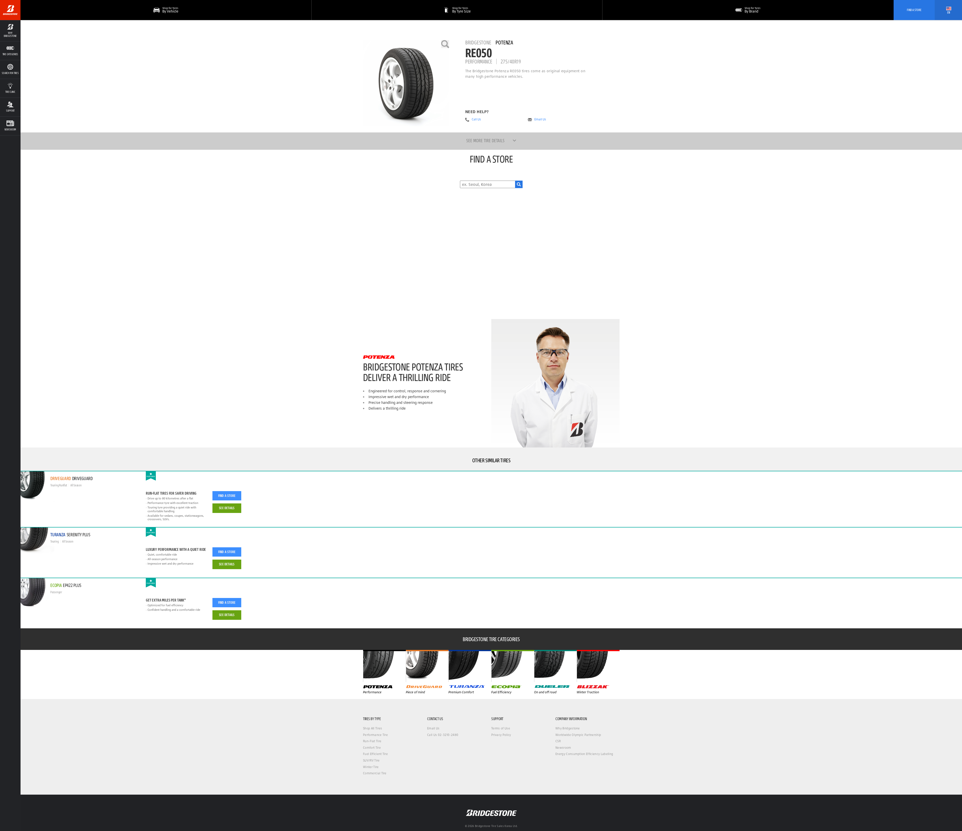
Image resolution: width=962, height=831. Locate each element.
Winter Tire (371, 767)
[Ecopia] (512, 666)
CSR (558, 741)
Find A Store (914, 10)
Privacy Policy (501, 735)
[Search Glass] (519, 184)
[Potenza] (384, 666)
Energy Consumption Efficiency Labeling (584, 754)
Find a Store (226, 496)
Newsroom (563, 747)
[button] (10, 30)
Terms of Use (500, 728)
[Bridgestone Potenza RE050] (406, 83)
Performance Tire (375, 735)
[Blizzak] (598, 666)
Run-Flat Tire (372, 741)
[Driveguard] (427, 666)
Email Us (540, 119)
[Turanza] (469, 666)
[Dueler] (555, 666)
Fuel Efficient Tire (375, 754)
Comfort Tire (372, 747)
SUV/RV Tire (371, 760)
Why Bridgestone (567, 728)
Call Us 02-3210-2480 (442, 735)
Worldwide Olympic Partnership (578, 735)
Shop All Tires (372, 728)
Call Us (476, 119)
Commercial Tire (375, 773)
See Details (226, 508)
